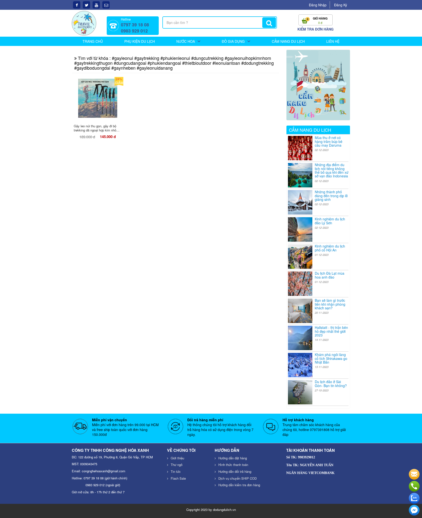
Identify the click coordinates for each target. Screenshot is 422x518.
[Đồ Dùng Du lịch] (84, 22)
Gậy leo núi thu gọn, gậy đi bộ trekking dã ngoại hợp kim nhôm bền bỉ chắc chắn (96, 130)
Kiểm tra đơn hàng (315, 29)
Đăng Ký (340, 4)
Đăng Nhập (318, 4)
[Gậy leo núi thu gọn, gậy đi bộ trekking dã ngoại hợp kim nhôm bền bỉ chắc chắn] (97, 98)
